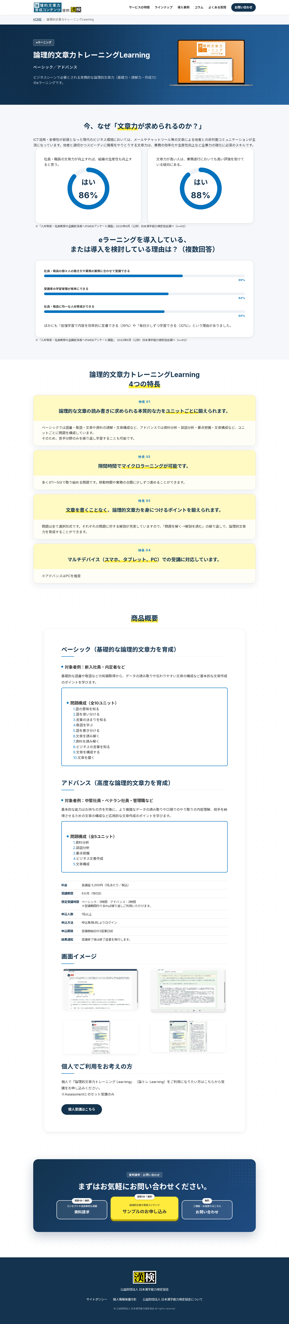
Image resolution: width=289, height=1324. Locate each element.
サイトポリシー (96, 1299)
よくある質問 (217, 7)
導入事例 (183, 7)
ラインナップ (163, 7)
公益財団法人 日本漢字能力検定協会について (173, 1299)
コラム (198, 7)
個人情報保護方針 (125, 1299)
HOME (37, 19)
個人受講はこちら (81, 1109)
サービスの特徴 (139, 7)
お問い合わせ (243, 7)
